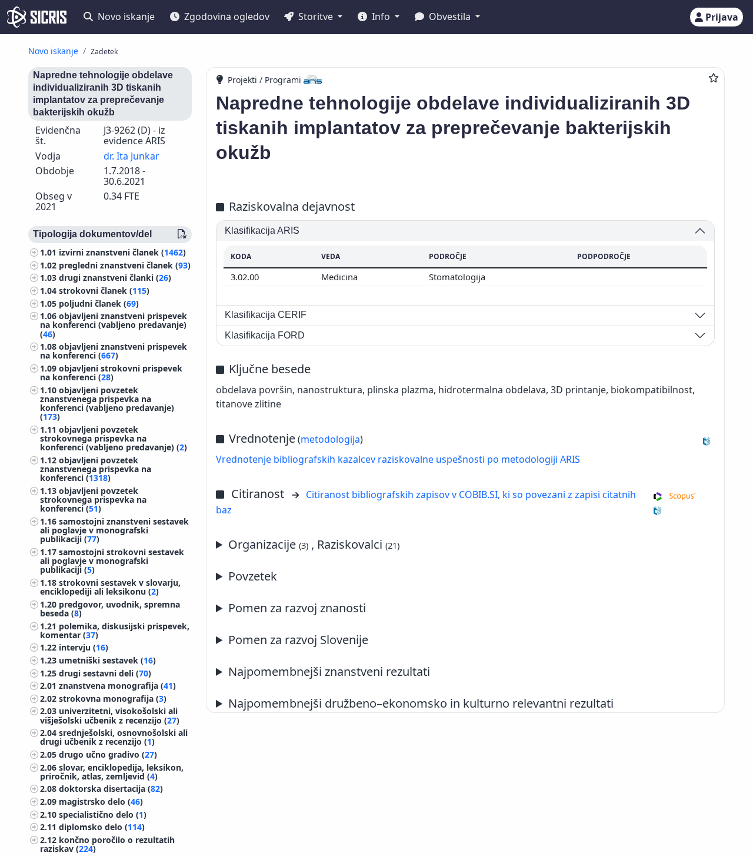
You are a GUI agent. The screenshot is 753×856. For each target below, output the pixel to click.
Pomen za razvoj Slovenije (298, 640)
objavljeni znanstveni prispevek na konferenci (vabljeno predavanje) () (113, 325)
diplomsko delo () (102, 826)
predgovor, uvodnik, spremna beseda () (110, 609)
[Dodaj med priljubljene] (713, 77)
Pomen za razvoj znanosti (297, 608)
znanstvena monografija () (117, 685)
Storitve (315, 16)
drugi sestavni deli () (105, 673)
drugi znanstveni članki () (115, 278)
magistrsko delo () (101, 801)
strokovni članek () (104, 290)
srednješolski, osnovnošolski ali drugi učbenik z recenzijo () (114, 737)
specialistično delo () (102, 814)
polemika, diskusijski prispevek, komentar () (114, 631)
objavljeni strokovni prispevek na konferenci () (111, 373)
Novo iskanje (125, 16)
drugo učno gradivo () (108, 754)
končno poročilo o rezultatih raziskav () (107, 844)
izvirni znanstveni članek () (122, 252)
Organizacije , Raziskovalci (313, 544)
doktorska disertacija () (111, 789)
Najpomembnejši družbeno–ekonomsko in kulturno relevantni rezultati (421, 703)
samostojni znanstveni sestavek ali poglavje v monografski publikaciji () (114, 530)
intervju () (83, 647)
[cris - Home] (36, 17)
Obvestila (450, 16)
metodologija (330, 439)
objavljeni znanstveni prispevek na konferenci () (113, 351)
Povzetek (252, 576)
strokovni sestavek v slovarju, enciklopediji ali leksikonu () (110, 587)
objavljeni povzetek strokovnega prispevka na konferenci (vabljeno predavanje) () (113, 438)
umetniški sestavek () (107, 660)
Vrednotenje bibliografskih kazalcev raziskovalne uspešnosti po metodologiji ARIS (398, 459)
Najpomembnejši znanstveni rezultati (329, 671)
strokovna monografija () (112, 698)
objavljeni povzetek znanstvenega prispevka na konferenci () (95, 468)
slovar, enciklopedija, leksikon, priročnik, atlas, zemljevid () (112, 772)
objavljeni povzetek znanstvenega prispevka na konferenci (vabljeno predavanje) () (107, 403)
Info (380, 16)
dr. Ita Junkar (131, 156)
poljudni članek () (99, 303)
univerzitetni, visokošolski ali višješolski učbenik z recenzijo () (109, 716)
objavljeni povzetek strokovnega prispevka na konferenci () (93, 499)
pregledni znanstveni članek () (125, 265)
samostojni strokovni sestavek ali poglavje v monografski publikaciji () (112, 560)
